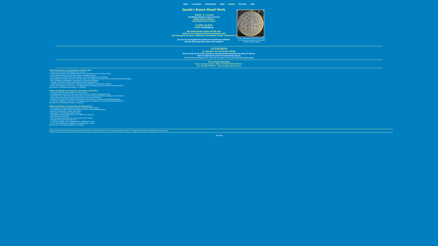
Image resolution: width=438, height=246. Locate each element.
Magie (222, 4)
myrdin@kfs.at (207, 27)
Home (185, 4)
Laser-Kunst (196, 4)
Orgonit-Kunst (210, 4)
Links (252, 4)
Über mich (242, 4)
